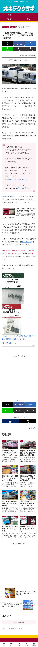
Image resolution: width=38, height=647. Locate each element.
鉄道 (13, 27)
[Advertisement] (19, 377)
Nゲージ (6, 27)
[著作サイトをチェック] (10, 421)
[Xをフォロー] (27, 421)
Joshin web (6, 244)
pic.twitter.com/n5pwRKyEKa (15, 179)
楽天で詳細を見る (9, 343)
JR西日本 (20, 27)
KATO (27, 27)
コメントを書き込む (19, 622)
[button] (19, 49)
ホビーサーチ (26, 242)
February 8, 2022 (24, 188)
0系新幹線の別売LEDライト (12, 196)
